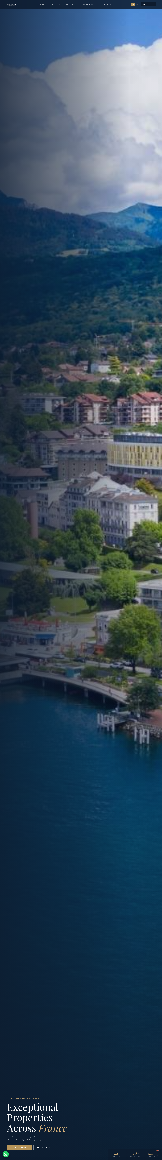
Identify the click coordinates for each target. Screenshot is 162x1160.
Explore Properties (19, 1148)
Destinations (64, 4)
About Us (107, 4)
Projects (52, 4)
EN (133, 4)
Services (75, 4)
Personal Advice (87, 4)
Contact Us (148, 4)
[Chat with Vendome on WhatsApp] (6, 1154)
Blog (99, 4)
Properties (42, 4)
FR (137, 4)
